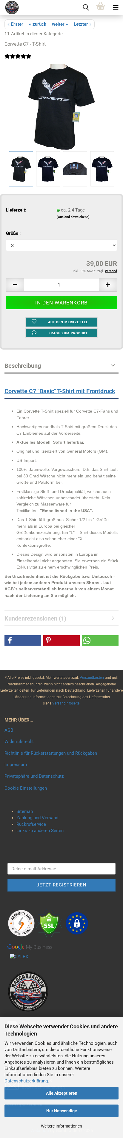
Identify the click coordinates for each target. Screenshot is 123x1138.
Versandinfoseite (65, 703)
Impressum (15, 764)
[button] (15, 285)
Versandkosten (92, 678)
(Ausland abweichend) (73, 217)
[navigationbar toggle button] (115, 7)
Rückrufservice (31, 824)
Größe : (13, 233)
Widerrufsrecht (19, 741)
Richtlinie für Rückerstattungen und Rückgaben (50, 753)
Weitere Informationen (61, 1126)
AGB (8, 730)
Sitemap (24, 811)
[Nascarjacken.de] (9, 7)
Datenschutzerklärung (26, 1081)
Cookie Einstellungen (25, 788)
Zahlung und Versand (37, 817)
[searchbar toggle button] (85, 7)
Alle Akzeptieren (61, 1093)
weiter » (60, 24)
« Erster (15, 24)
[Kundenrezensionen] (17, 60)
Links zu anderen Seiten (40, 830)
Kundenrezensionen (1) (35, 618)
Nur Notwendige (61, 1110)
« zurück (37, 24)
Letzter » (83, 24)
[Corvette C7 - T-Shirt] (61, 106)
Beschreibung (22, 365)
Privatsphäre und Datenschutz (34, 776)
